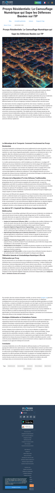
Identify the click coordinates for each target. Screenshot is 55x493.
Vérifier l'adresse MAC (27, 453)
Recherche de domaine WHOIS (27, 445)
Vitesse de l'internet (27, 455)
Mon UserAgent (27, 443)
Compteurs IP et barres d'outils (27, 441)
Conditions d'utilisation (27, 473)
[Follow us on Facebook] (20, 417)
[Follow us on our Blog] (31, 417)
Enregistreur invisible (27, 437)
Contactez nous (27, 467)
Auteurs (31, 21)
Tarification (37, 2)
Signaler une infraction (27, 469)
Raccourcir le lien (27, 431)
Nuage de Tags (40, 21)
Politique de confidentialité (28, 471)
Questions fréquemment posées (27, 463)
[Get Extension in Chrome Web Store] (27, 427)
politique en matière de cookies (15, 481)
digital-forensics (48, 366)
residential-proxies (11, 366)
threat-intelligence (38, 366)
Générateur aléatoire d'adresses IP (27, 459)
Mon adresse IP (28, 449)
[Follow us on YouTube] (34, 417)
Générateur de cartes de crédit (27, 457)
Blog (10, 21)
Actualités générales (20, 21)
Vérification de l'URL (27, 439)
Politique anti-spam (27, 475)
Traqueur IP (27, 451)
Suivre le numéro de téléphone (27, 435)
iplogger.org (44, 297)
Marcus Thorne (7, 25)
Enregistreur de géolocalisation (27, 433)
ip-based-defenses (21, 366)
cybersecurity (30, 366)
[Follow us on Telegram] (27, 417)
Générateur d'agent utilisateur (27, 461)
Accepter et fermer (16, 487)
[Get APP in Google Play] (27, 422)
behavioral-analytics (27, 368)
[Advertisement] (27, 130)
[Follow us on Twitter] (24, 417)
